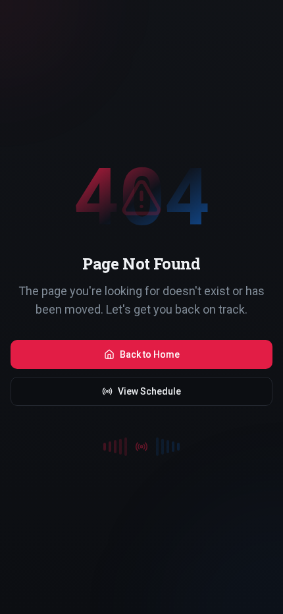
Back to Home (150, 354)
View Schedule (149, 391)
